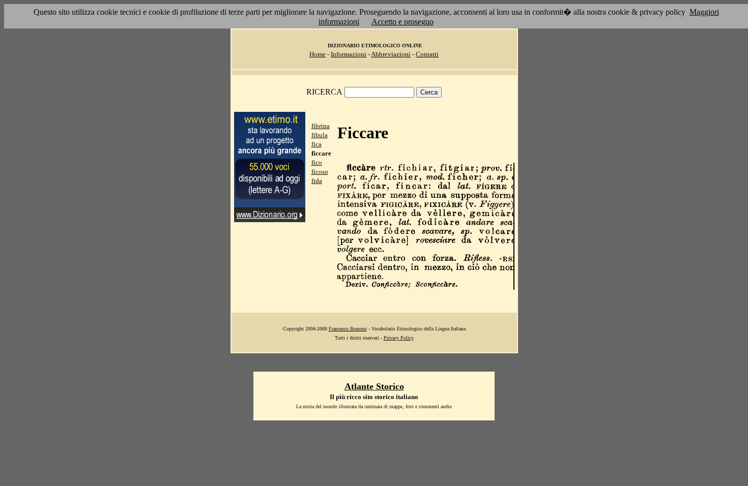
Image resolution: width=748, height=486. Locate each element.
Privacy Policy (399, 338)
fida (316, 181)
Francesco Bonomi (348, 328)
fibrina (320, 126)
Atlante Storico (374, 386)
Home (317, 54)
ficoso (319, 171)
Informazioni (348, 54)
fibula (319, 135)
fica (316, 144)
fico (316, 162)
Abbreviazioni (391, 54)
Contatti (427, 54)
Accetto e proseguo (402, 21)
